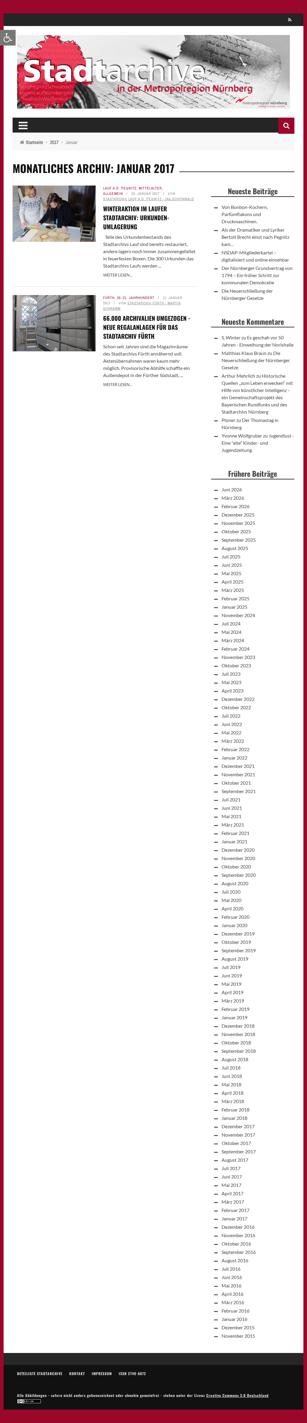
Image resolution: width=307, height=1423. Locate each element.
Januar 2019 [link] (234, 1017)
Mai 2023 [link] (231, 682)
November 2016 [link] (238, 1235)
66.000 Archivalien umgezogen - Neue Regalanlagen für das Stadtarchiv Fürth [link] (146, 327)
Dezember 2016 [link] (238, 1227)
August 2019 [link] (235, 959)
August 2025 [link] (235, 548)
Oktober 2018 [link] (236, 1042)
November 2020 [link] (238, 858)
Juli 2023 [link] (231, 674)
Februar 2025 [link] (235, 598)
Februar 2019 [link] (235, 1009)
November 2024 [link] (238, 615)
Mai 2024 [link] (231, 632)
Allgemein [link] (113, 193)
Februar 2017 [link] (235, 1210)
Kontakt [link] (77, 1373)
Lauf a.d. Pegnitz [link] (119, 188)
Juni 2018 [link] (232, 1076)
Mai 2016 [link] (231, 1285)
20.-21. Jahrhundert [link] (135, 297)
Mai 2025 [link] (231, 573)
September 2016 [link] (239, 1252)
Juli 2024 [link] (231, 623)
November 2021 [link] (238, 774)
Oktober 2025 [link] (236, 531)
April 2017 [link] (232, 1193)
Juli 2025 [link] (231, 556)
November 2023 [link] (238, 657)
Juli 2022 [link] (231, 716)
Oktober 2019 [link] (236, 942)
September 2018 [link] (239, 1051)
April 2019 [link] (232, 992)
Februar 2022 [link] (235, 749)
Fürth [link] (109, 297)
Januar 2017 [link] (234, 1218)
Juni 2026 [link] (232, 489)
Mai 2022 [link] (231, 732)
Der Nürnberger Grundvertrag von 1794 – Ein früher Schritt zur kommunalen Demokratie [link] (257, 275)
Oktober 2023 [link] (236, 665)
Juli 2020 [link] (231, 891)
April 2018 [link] (232, 1093)
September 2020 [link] (239, 875)
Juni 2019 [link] (232, 975)
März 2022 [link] (233, 741)
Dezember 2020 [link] (238, 850)
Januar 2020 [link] (234, 925)
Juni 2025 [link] (232, 565)
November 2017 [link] (238, 1135)
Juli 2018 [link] (231, 1067)
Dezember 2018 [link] (238, 1026)
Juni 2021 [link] (232, 808)
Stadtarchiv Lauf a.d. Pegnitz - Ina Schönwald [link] (148, 199)
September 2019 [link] (239, 950)
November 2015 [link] (238, 1336)
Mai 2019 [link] (231, 984)
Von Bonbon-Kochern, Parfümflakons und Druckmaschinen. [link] (245, 214)
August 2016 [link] (235, 1260)
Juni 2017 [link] (232, 1176)
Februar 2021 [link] (235, 833)
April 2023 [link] (232, 690)
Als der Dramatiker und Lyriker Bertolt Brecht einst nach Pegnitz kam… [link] (255, 237)
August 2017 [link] (235, 1160)
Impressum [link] (102, 1373)
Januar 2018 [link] (234, 1118)
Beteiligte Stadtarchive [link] (39, 1373)
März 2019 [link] (233, 1000)
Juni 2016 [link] (232, 1277)
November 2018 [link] (238, 1034)
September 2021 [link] (239, 791)
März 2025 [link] (233, 590)
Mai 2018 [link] (231, 1084)
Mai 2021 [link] (231, 816)
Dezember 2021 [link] (238, 766)
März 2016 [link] (233, 1302)
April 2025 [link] (232, 581)
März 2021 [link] (233, 824)
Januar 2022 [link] (234, 757)
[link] (8, 37)
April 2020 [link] (232, 908)
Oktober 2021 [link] (236, 783)
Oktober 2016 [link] (236, 1243)
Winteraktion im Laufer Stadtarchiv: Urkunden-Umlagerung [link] (136, 217)
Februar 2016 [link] (235, 1310)
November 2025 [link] (238, 523)
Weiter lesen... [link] (117, 274)
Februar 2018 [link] (235, 1109)
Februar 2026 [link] (235, 506)
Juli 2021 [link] (231, 799)
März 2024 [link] (233, 640)
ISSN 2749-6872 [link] (132, 1373)
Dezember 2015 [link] (238, 1327)
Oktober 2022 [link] (236, 707)
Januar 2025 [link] (234, 607)
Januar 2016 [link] (234, 1319)
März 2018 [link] (233, 1101)
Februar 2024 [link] (235, 648)
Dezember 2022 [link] (238, 699)
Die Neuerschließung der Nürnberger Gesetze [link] (256, 360)
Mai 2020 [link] (231, 900)
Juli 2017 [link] (231, 1168)
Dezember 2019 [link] (238, 933)
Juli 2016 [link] (231, 1269)
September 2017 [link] (239, 1151)
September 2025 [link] (239, 540)
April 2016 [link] (232, 1294)
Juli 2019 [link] (231, 967)
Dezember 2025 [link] (238, 514)
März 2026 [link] (233, 498)
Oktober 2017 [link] (236, 1143)
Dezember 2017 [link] (238, 1126)
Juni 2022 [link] (232, 724)
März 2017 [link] (233, 1202)
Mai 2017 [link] (231, 1185)
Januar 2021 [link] (234, 841)
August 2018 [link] (235, 1059)
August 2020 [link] (235, 883)
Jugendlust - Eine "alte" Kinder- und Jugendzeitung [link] (258, 443)
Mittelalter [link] (150, 188)
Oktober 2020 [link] (236, 866)
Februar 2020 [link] (235, 917)
